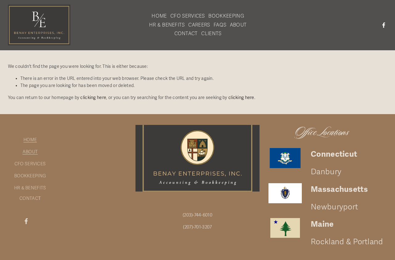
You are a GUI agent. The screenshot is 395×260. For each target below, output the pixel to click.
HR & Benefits (167, 25)
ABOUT (30, 152)
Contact (186, 34)
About (238, 25)
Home (159, 16)
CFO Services (187, 16)
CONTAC (28, 198)
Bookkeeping (226, 16)
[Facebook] (383, 25)
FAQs (220, 25)
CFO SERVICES (30, 164)
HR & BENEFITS (30, 188)
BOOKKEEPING (30, 176)
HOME (30, 139)
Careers (199, 25)
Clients (211, 34)
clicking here (93, 97)
